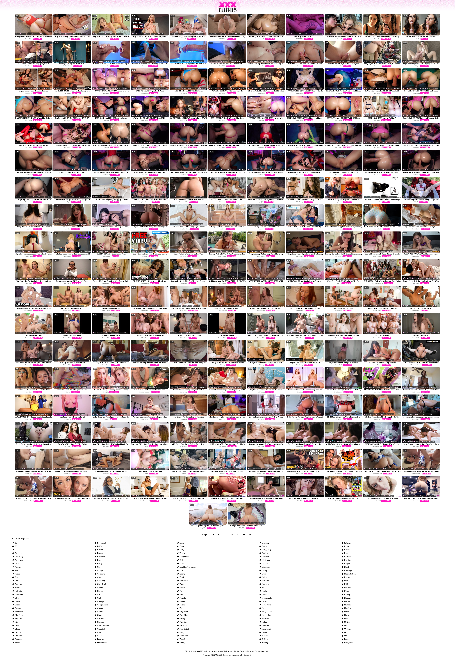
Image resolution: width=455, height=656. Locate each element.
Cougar (100, 608)
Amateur (23, 34)
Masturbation (392, 197)
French (182, 639)
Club (79, 88)
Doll (181, 560)
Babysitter (225, 61)
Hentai (265, 594)
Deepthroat (32, 414)
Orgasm (347, 629)
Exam (182, 584)
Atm (427, 61)
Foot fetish (184, 629)
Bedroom (422, 278)
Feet (237, 34)
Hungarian (266, 615)
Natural (347, 605)
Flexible (183, 625)
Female (162, 360)
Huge (264, 608)
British (197, 278)
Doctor (182, 553)
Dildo (262, 414)
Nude (346, 611)
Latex (346, 546)
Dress (182, 570)
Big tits (43, 34)
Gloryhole (266, 567)
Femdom (183, 601)
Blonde (76, 34)
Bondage (18, 639)
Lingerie (347, 563)
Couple (231, 34)
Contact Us (247, 655)
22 (244, 534)
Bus (396, 34)
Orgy (346, 632)
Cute (315, 251)
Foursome (184, 636)
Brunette (201, 34)
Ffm (436, 305)
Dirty (196, 387)
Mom (346, 591)
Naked (347, 601)
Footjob (183, 632)
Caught (120, 142)
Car (277, 387)
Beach (209, 523)
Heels (264, 591)
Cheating (392, 115)
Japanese (265, 636)
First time (184, 615)
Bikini (319, 115)
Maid (346, 567)
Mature (347, 577)
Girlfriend (266, 560)
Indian (264, 622)
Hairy (378, 197)
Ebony (436, 278)
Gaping (265, 553)
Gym (264, 574)
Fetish (243, 34)
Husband (265, 618)
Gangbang (266, 550)
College (225, 34)
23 (250, 534)
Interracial (266, 629)
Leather (347, 553)
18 (17, 34)
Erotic (202, 441)
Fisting (182, 618)
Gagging (265, 543)
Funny (182, 642)
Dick (277, 224)
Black (348, 61)
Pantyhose (348, 642)
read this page (249, 651)
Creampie (86, 142)
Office (347, 622)
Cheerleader (32, 88)
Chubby (100, 587)
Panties (347, 639)
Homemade (267, 598)
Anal (258, 34)
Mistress (347, 587)
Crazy (312, 197)
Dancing (100, 639)
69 (250, 197)
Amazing (302, 61)
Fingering (311, 224)
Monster (347, 598)
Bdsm (17, 601)
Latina (384, 197)
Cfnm (126, 142)
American (19, 305)
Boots (125, 88)
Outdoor (347, 636)
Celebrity (186, 414)
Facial (48, 414)
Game (281, 441)
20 (231, 534)
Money (347, 594)
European (269, 414)
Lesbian (347, 556)
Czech (99, 636)
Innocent (265, 625)
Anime (294, 387)
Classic (100, 591)
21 (238, 534)
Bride (99, 546)
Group (264, 570)
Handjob (265, 580)
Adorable (295, 496)
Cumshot (241, 441)
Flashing (183, 622)
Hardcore (277, 414)
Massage (348, 570)
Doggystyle (41, 414)
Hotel (264, 601)
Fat (181, 591)
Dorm (280, 278)
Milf (346, 580)
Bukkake (309, 387)
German (265, 556)
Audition (18, 584)
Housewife (266, 605)
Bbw (17, 598)
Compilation (391, 278)
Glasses (432, 441)
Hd (435, 34)
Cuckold (100, 622)
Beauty (69, 414)
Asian (301, 34)
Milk (346, 584)
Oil (345, 625)
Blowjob (83, 34)
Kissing (265, 642)
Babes (112, 251)
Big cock (36, 34)
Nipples (347, 608)
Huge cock (267, 611)
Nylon (347, 618)
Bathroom (19, 594)
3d (16, 546)
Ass (30, 34)
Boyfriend (194, 34)
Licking (347, 560)
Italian (264, 632)
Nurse (346, 615)
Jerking (265, 639)
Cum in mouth (103, 625)
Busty (163, 197)
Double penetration (188, 567)
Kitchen (347, 543)
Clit (18, 414)
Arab (107, 360)
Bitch (17, 625)
